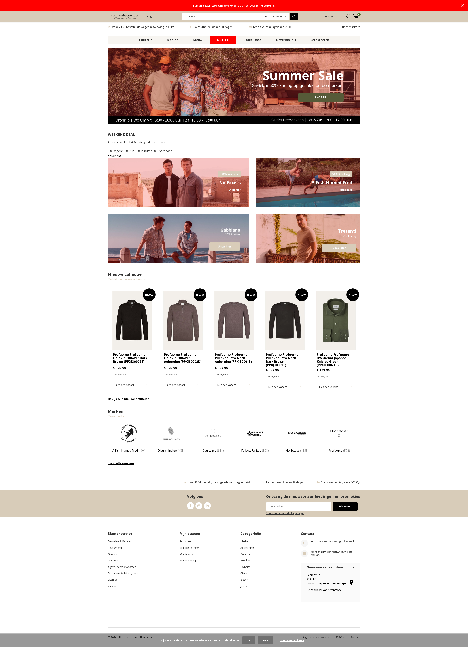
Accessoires (247, 547)
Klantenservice (350, 27)
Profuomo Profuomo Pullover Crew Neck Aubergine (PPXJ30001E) (233, 358)
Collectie (145, 40)
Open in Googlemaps (333, 583)
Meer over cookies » (292, 640)
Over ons (113, 560)
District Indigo (171, 451)
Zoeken (294, 16)
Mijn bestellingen (189, 547)
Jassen (244, 579)
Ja (249, 640)
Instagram (198, 505)
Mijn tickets (186, 554)
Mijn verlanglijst (189, 560)
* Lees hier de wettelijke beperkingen (285, 513)
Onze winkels (286, 40)
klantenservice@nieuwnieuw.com (332, 551)
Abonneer (345, 506)
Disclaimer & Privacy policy (124, 573)
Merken (172, 40)
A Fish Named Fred (128, 451)
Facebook (190, 505)
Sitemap (113, 579)
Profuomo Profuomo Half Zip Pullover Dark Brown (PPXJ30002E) (130, 358)
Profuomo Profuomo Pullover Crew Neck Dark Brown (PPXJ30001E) (282, 359)
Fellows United (255, 451)
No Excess (297, 451)
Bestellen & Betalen (119, 541)
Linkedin (207, 505)
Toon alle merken (121, 463)
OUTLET (223, 40)
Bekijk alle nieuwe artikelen (128, 399)
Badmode (246, 554)
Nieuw (197, 40)
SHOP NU (321, 97)
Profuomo (339, 451)
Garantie (113, 554)
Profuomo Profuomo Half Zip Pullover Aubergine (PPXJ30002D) (182, 358)
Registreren (186, 541)
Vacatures (114, 586)
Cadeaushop (252, 40)
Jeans (243, 586)
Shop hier (308, 238)
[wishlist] (348, 16)
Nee (265, 640)
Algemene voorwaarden (122, 567)
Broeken (245, 560)
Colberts (245, 567)
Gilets (243, 573)
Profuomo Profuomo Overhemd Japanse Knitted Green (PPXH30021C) (333, 359)
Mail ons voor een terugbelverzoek (333, 541)
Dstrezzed (213, 451)
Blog (149, 16)
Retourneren (319, 40)
